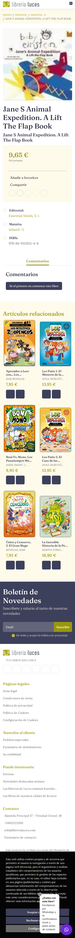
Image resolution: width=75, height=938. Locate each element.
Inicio (7, 15)
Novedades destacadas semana (23, 781)
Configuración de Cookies (20, 720)
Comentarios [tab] (37, 261)
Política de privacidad (18, 705)
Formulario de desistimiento (22, 747)
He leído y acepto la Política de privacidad (42, 635)
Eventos (8, 774)
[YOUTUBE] (46, 669)
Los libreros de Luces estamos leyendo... (30, 788)
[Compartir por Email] (36, 193)
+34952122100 (13, 823)
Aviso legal (10, 691)
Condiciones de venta (17, 698)
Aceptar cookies (37, 912)
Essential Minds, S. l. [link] (24, 216)
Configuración (37, 928)
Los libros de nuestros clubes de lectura (29, 796)
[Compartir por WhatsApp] (28, 193)
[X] (26, 669)
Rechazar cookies (37, 920)
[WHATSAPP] (55, 669)
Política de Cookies (16, 713)
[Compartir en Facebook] (12, 193)
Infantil (21, 15)
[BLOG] (36, 669)
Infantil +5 (38, 15)
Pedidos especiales (16, 740)
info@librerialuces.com (19, 830)
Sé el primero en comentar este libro (33, 286)
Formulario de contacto (20, 837)
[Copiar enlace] (44, 193)
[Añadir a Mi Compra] (10, 394)
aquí (39, 901)
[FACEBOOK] (7, 669)
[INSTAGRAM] (17, 669)
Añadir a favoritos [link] (24, 178)
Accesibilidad (12, 754)
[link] (20, 394)
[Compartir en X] (20, 193)
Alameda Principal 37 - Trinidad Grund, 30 (33, 815)
